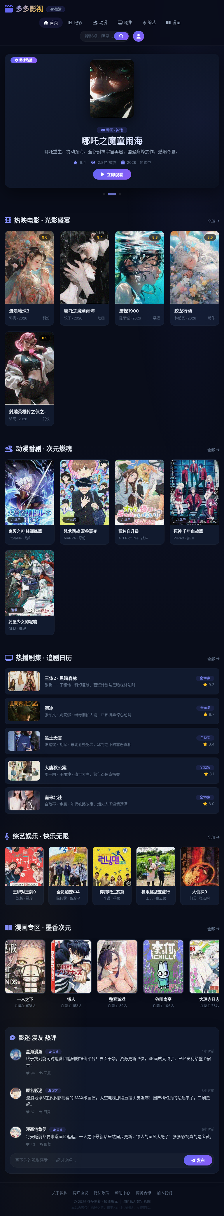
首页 (54, 22)
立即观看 (115, 174)
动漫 (103, 22)
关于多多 (59, 1192)
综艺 (152, 22)
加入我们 (164, 1192)
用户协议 (80, 1192)
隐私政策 (101, 1192)
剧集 (128, 22)
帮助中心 (122, 1192)
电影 (78, 22)
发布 (200, 1160)
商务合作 (143, 1192)
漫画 (176, 22)
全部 (211, 221)
